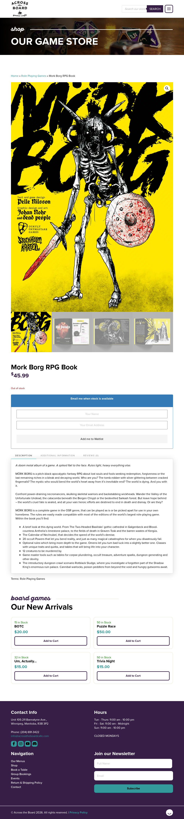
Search (155, 9)
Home (15, 76)
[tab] (23, 455)
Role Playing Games (33, 76)
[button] (169, 9)
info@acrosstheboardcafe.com (30, 736)
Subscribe (133, 788)
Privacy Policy (79, 812)
